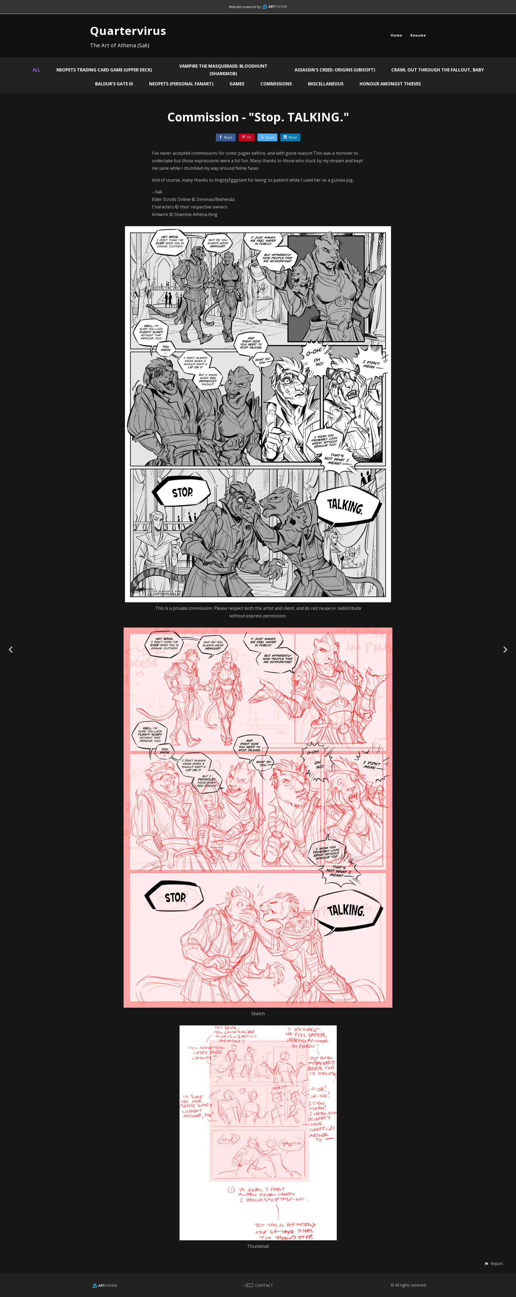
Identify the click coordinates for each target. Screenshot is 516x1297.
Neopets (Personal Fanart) (181, 84)
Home (396, 35)
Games (237, 84)
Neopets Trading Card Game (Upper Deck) (104, 70)
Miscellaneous (325, 84)
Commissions (276, 84)
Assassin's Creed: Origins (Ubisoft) (335, 70)
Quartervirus (128, 30)
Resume (418, 35)
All (36, 70)
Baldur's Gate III (114, 84)
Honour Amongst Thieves (390, 84)
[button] (493, 1263)
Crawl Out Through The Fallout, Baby (437, 70)
